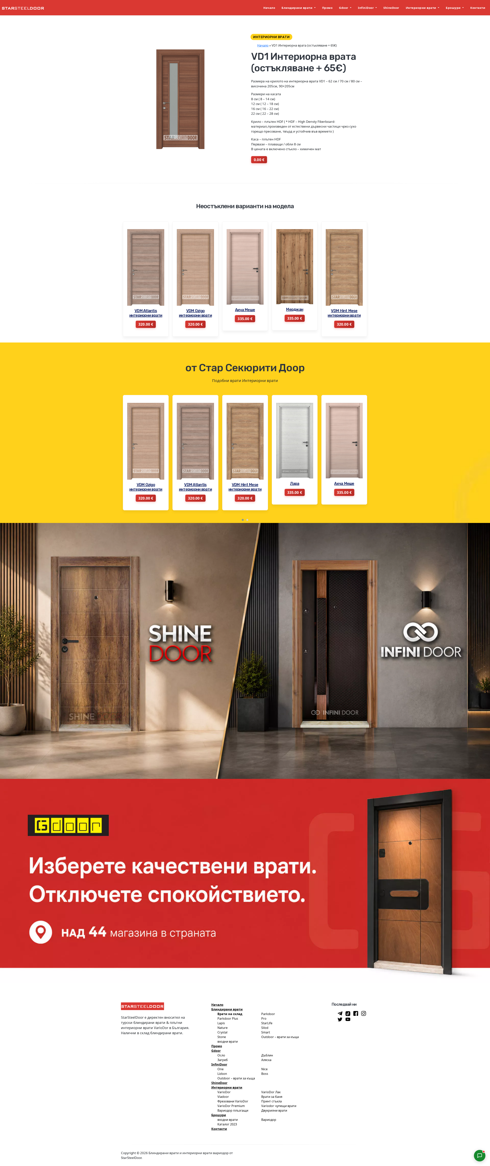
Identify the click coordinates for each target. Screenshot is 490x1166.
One (220, 1069)
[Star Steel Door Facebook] (355, 1014)
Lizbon (222, 1074)
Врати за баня (271, 1097)
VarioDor (224, 1092)
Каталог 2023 (227, 1124)
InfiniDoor (366, 8)
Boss (264, 1074)
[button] (242, 520)
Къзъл (344, 482)
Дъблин (267, 1055)
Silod (264, 1028)
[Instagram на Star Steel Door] (363, 1014)
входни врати (227, 1041)
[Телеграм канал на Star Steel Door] (340, 1014)
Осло (221, 1055)
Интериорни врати (421, 8)
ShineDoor (391, 8)
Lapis (221, 1023)
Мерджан (195, 309)
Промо (327, 8)
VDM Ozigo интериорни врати (344, 313)
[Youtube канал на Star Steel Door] (347, 1020)
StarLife (266, 1023)
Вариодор (268, 1120)
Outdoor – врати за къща (280, 1037)
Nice (264, 1069)
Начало (269, 8)
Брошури (453, 8)
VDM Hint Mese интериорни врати (245, 313)
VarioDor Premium (231, 1106)
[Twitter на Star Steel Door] (340, 1020)
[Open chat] (479, 1155)
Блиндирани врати (297, 8)
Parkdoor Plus (227, 1018)
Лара (195, 483)
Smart (265, 1032)
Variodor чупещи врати (278, 1106)
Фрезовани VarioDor (232, 1101)
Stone (221, 1037)
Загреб (222, 1060)
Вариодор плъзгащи (232, 1110)
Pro (263, 1018)
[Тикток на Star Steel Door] (347, 1013)
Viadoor (223, 1097)
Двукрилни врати (274, 1110)
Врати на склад (229, 1014)
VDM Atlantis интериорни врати (294, 313)
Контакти (477, 8)
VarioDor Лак (271, 1092)
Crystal (222, 1032)
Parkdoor (268, 1014)
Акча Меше (146, 309)
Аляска (266, 1060)
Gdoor (344, 8)
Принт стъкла (271, 1101)
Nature (222, 1028)
